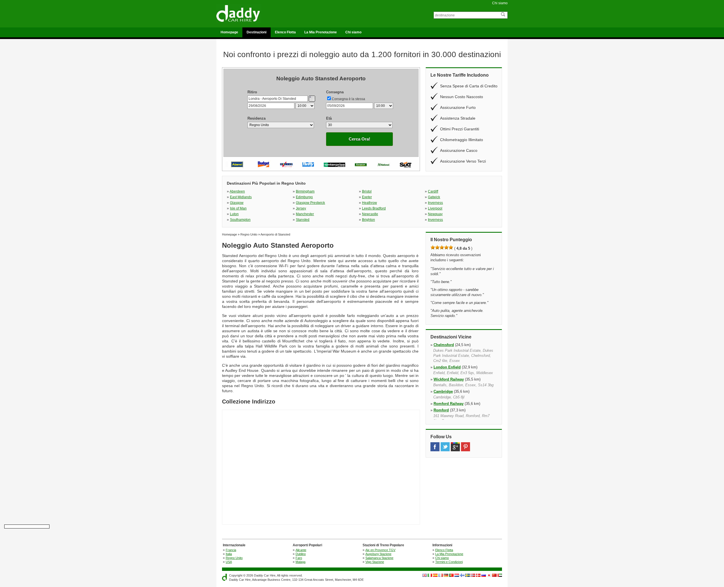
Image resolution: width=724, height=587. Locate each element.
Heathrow (369, 203)
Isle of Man (238, 208)
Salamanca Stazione (379, 558)
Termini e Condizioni (449, 562)
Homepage (229, 32)
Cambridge (443, 391)
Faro (299, 558)
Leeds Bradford (374, 208)
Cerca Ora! (359, 139)
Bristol (367, 191)
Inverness (435, 203)
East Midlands (241, 197)
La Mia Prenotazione (320, 32)
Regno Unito (234, 558)
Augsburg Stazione (378, 554)
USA (229, 562)
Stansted (302, 220)
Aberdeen (237, 191)
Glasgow (237, 203)
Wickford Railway (449, 379)
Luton (234, 214)
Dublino (301, 554)
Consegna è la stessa (348, 99)
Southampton (240, 220)
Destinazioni (256, 32)
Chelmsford (444, 345)
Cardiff (433, 191)
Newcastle (370, 214)
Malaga (300, 562)
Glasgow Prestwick (310, 203)
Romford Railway (449, 404)
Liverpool (435, 208)
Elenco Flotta (285, 32)
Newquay (435, 214)
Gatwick (434, 197)
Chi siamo (500, 3)
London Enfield (447, 367)
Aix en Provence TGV (380, 550)
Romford (441, 410)
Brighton (368, 220)
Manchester (305, 214)
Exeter (367, 197)
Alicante (301, 550)
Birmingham (305, 191)
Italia (229, 554)
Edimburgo (304, 197)
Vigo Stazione (374, 562)
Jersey (301, 208)
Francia (231, 550)
